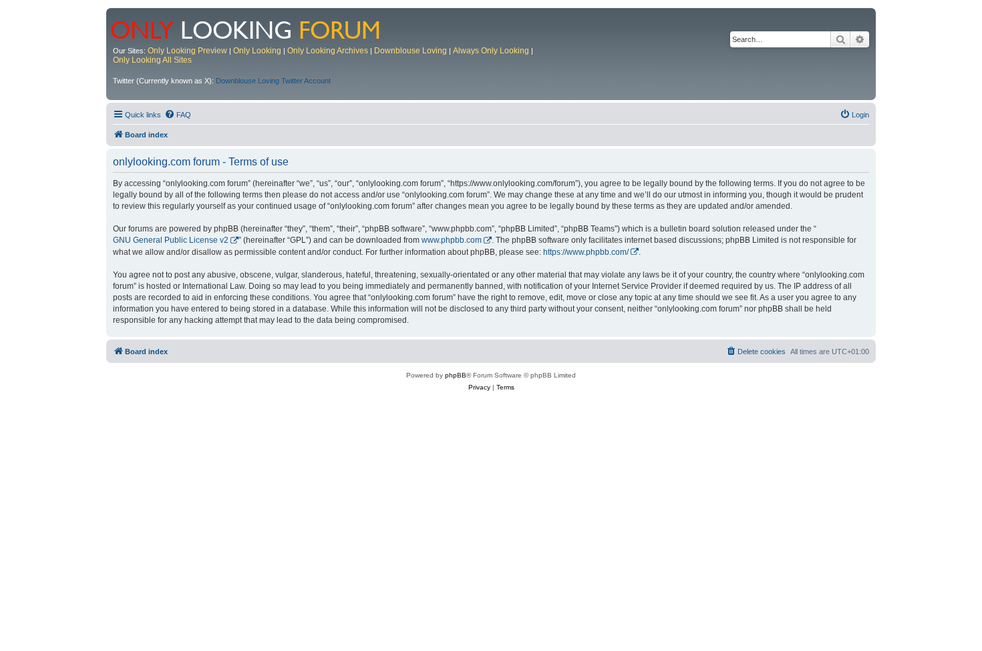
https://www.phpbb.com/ (586, 252)
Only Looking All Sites (152, 60)
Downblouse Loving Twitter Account (273, 81)
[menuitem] (177, 115)
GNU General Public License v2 (170, 240)
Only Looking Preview (187, 50)
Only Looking (257, 50)
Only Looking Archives (327, 50)
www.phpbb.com (452, 240)
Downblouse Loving (410, 50)
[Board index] (254, 28)
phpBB (455, 375)
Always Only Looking (491, 50)
